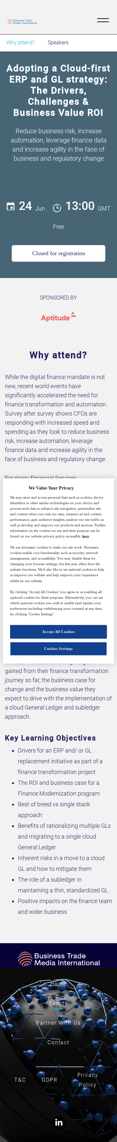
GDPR (50, 1080)
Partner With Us (58, 1023)
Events (58, 1003)
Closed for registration (58, 253)
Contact (58, 1042)
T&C (20, 1080)
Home (58, 984)
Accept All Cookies (58, 632)
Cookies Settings (58, 648)
